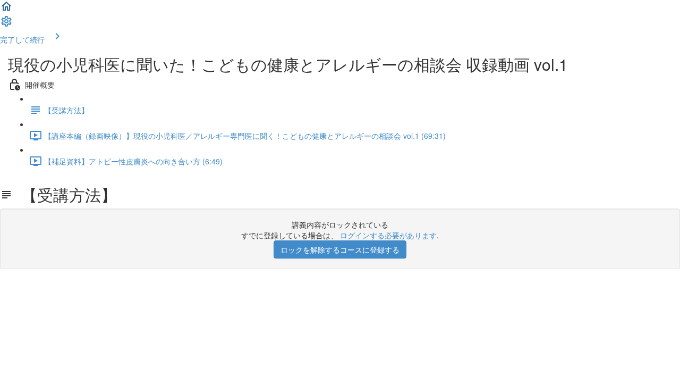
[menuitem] (6, 24)
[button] (6, 9)
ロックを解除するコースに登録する (340, 249)
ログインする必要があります (388, 235)
